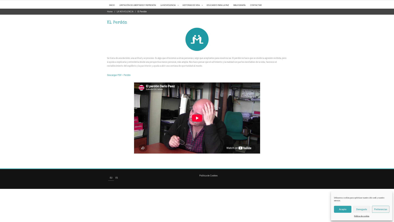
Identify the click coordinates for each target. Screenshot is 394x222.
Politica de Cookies (208, 175)
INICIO (112, 5)
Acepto (342, 209)
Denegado (361, 209)
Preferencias (380, 209)
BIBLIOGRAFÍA (239, 5)
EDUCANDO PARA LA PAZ (218, 5)
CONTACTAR (256, 5)
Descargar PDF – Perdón (119, 75)
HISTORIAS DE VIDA (191, 5)
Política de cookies (361, 216)
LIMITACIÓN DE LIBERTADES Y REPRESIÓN (137, 5)
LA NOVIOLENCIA (168, 5)
